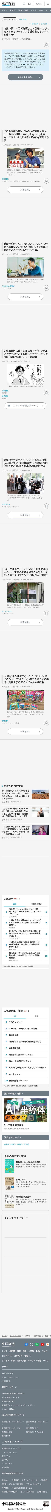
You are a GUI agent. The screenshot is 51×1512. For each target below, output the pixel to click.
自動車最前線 (14, 1048)
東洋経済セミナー (33, 1428)
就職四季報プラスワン (18, 1081)
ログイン (39, 4)
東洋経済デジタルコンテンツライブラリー (18, 1405)
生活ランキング (15, 1022)
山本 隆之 (5, 391)
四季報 (16, 1356)
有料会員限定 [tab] (36, 904)
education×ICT (7, 1373)
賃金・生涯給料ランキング (20, 1061)
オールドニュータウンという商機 (23, 1029)
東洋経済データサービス (11, 1428)
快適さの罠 (21, 1180)
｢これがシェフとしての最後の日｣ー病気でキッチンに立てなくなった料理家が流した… (25, 933)
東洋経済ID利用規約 (9, 1492)
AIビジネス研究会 (8, 286)
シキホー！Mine (8, 1409)
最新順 (13, 10)
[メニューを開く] (48, 4)
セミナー (5, 1356)
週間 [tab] (36, 1016)
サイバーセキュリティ (10, 1377)
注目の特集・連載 (12, 1093)
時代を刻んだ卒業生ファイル (21, 1055)
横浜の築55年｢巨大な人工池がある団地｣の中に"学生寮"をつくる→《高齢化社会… (24, 955)
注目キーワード (11, 1137)
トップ (4, 10)
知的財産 (5, 1488)
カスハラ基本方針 (27, 1492)
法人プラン (6, 1460)
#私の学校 (23, 19)
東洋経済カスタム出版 (34, 1432)
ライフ (46, 1361)
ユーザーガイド (8, 1464)
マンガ (44, 1351)
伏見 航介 (5, 396)
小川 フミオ (6, 504)
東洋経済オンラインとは (11, 1448)
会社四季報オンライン (10, 1397)
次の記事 (44, 24)
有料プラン (6, 1456)
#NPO (12, 1144)
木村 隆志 (5, 179)
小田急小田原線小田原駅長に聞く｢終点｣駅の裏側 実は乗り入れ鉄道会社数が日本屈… (24, 944)
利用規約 (5, 1468)
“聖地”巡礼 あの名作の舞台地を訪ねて (25, 1042)
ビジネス (5, 1361)
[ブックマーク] (46, 44)
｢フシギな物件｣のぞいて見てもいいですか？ (27, 1068)
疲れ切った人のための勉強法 (28, 1162)
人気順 (34, 10)
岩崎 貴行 (5, 721)
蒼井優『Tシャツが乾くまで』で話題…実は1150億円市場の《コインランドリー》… (25, 911)
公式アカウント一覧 (29, 1480)
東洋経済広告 (7, 1432)
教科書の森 (6, 1436)
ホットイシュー (15, 1074)
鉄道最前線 (13, 1035)
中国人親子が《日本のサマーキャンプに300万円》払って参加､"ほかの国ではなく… (25, 922)
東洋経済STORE (8, 1401)
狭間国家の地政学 (23, 1197)
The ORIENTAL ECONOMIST (13, 1394)
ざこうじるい (6, 611)
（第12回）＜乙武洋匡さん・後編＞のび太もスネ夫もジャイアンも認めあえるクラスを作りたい (26, 31)
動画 (41, 10)
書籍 (26, 1356)
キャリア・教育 (9, 19)
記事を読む (25, 189)
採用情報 (15, 1480)
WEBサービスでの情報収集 (12, 1484)
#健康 (6, 1144)
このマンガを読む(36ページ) (25, 405)
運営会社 (5, 1480)
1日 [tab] (14, 1016)
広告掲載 (43, 1480)
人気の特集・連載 (13, 1011)
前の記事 (35, 24)
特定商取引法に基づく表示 (22, 1488)
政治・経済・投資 (18, 1361)
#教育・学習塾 (23, 1144)
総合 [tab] (14, 904)
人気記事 (8, 898)
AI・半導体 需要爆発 (13, 1125)
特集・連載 (23, 10)
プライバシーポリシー (34, 1484)
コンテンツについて (9, 1452)
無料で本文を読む (25, 77)
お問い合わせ (42, 1492)
